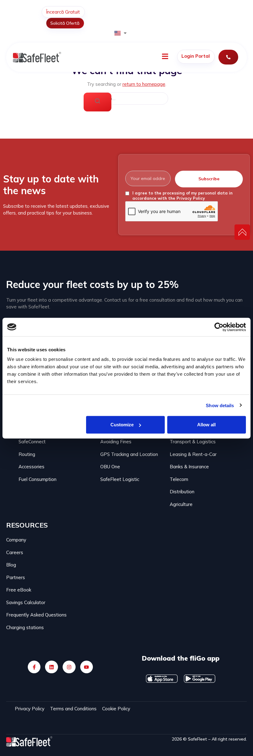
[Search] (97, 102)
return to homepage (143, 84)
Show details (220, 405)
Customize (122, 424)
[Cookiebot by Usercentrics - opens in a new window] (219, 327)
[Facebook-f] (34, 667)
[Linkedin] (51, 667)
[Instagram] (69, 667)
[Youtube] (86, 667)
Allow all (206, 424)
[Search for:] (126, 98)
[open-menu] (165, 57)
